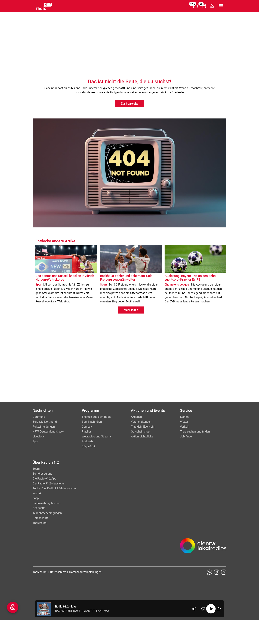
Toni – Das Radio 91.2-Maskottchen (55, 488)
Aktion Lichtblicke (142, 436)
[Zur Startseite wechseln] (43, 6)
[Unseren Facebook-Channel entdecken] (216, 572)
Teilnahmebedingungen (47, 513)
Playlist (86, 431)
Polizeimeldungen (44, 426)
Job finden (186, 436)
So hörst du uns (42, 473)
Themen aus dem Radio (96, 416)
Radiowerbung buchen (46, 503)
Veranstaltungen (141, 421)
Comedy (87, 426)
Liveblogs (39, 436)
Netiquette (39, 508)
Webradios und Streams (97, 436)
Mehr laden (131, 310)
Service (184, 416)
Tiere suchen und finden (195, 431)
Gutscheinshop (140, 431)
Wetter (184, 421)
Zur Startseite (129, 103)
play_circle (211, 608)
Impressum (40, 523)
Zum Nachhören (92, 421)
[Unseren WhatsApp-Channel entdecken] (209, 572)
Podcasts (87, 441)
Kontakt (37, 493)
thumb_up (219, 609)
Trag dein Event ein (143, 426)
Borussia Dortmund (45, 421)
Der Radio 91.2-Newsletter (49, 483)
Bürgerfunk (88, 446)
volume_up (194, 608)
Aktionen (136, 416)
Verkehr (184, 426)
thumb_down (203, 609)
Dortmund (39, 416)
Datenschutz (40, 518)
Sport (36, 441)
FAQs (36, 498)
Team (36, 468)
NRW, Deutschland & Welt (48, 431)
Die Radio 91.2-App (44, 478)
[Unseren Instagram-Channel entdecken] (223, 572)
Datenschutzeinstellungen (85, 572)
